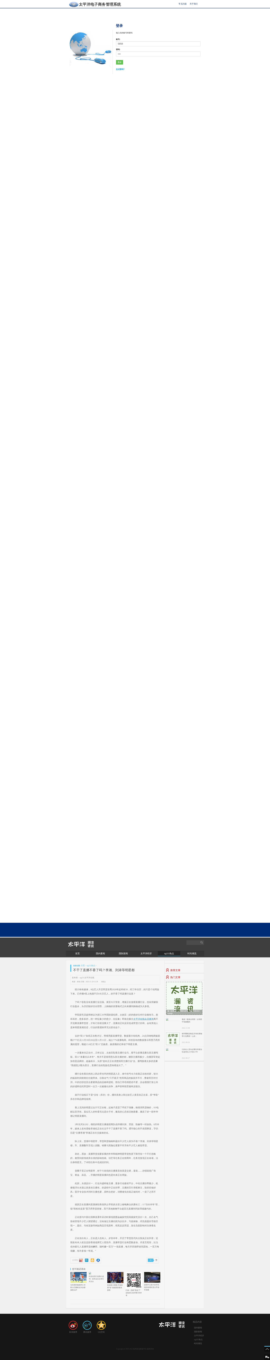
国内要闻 (100, 953)
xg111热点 (169, 953)
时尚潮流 (191, 953)
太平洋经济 (146, 953)
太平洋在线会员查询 (143, 1019)
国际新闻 (123, 953)
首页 (77, 953)
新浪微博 (73, 1332)
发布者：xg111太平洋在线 (83, 978)
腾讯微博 (87, 1332)
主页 (83, 966)
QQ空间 (101, 1332)
